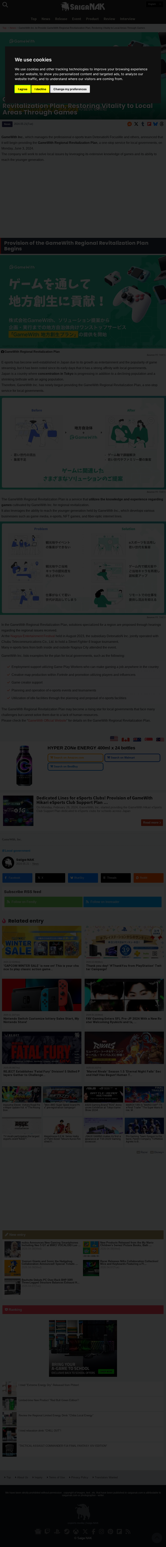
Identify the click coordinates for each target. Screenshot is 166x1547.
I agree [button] (22, 89)
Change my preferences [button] (70, 89)
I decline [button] (40, 89)
